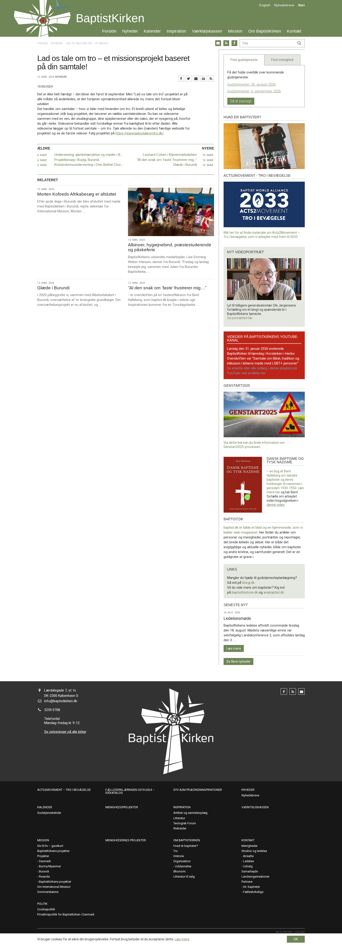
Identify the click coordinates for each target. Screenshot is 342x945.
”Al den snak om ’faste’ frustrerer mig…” (167, 160)
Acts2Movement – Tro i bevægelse (64, 789)
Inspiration (176, 31)
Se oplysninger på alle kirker (65, 732)
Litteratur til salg (184, 876)
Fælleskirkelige (253, 892)
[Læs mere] (211, 78)
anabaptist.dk (274, 592)
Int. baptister (251, 886)
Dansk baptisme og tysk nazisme (285, 460)
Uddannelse (183, 866)
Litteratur (179, 818)
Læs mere (233, 648)
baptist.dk (233, 519)
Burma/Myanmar (50, 866)
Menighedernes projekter (125, 840)
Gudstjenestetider (49, 813)
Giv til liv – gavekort (50, 846)
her (277, 492)
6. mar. (42, 155)
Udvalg (248, 866)
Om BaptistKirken (264, 31)
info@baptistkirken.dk (60, 701)
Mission (235, 31)
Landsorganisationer (255, 876)
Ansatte (248, 856)
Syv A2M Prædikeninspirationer (197, 789)
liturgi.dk (248, 583)
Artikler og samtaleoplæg (190, 813)
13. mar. (208, 155)
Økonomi (179, 871)
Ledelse (248, 861)
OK (296, 939)
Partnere (246, 881)
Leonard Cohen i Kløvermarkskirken (170, 155)
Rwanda (44, 876)
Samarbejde (249, 871)
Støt (301, 5)
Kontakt (294, 31)
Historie (178, 856)
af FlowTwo (284, 932)
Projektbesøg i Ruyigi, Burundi (76, 160)
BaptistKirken (110, 18)
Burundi (44, 871)
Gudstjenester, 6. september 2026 (254, 91)
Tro (175, 851)
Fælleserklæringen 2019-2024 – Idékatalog (130, 791)
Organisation (182, 861)
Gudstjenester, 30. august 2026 (251, 84)
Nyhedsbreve (284, 5)
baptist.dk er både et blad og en (248, 527)
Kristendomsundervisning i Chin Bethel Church (89, 165)
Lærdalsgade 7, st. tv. (60, 690)
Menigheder (249, 846)
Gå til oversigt (240, 101)
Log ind (300, 932)
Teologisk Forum (184, 823)
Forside (109, 31)
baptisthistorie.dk (245, 592)
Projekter (43, 856)
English (264, 5)
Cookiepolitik (46, 909)
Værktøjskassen (207, 31)
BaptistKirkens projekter (53, 851)
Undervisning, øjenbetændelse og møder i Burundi (92, 155)
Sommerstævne (47, 892)
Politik (42, 903)
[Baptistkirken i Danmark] (42, 18)
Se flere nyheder (238, 661)
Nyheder (130, 31)
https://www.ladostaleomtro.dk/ (139, 133)
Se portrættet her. (240, 318)
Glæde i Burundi (185, 165)
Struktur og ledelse (254, 851)
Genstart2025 (237, 385)
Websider (179, 828)
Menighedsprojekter (121, 807)
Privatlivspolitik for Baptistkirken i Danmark (65, 914)
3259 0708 (52, 710)
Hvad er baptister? (242, 117)
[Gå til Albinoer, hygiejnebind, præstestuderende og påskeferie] (171, 212)
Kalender (152, 31)
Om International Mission (53, 886)
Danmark (45, 861)
